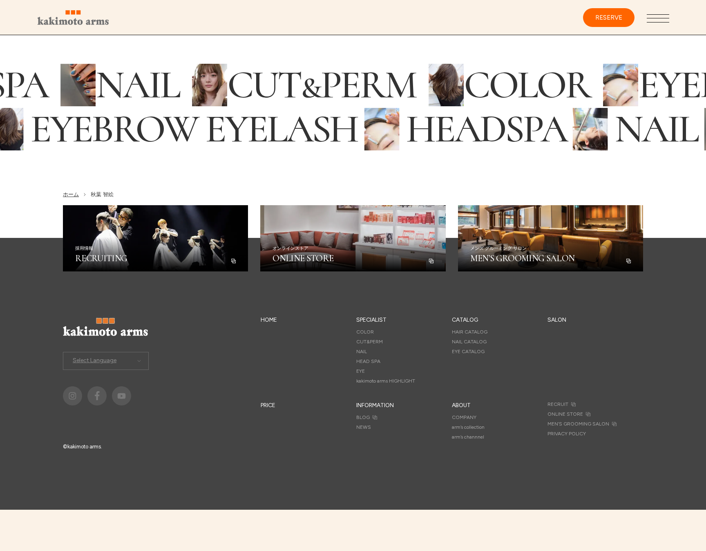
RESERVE (608, 17)
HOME (269, 319)
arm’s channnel (468, 437)
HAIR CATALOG (469, 332)
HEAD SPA (368, 361)
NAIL (361, 351)
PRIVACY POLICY (566, 434)
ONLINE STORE (565, 414)
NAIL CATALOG (469, 342)
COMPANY (464, 417)
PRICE (268, 405)
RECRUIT (557, 404)
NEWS (363, 427)
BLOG (363, 417)
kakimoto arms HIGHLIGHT (385, 381)
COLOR (365, 332)
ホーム (71, 194)
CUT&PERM (369, 342)
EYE (360, 371)
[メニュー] (658, 18)
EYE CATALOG (468, 351)
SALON (556, 319)
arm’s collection (468, 427)
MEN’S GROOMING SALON (578, 424)
